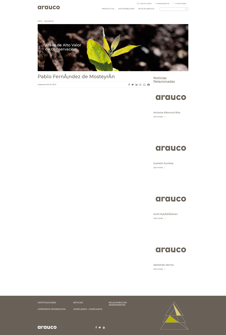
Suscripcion (49, 21)
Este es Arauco (146, 9)
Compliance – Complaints (87, 309)
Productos (108, 9)
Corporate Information (51, 309)
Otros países (180, 3)
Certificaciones (47, 302)
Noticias (78, 302)
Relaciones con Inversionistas (118, 303)
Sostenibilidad (126, 9)
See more (158, 117)
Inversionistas (163, 3)
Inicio (40, 21)
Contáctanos (145, 3)
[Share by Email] (144, 84)
